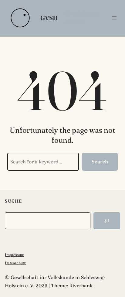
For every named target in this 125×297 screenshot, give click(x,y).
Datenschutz (15, 263)
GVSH (49, 18)
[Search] (106, 220)
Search (100, 162)
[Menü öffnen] (114, 18)
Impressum (14, 254)
